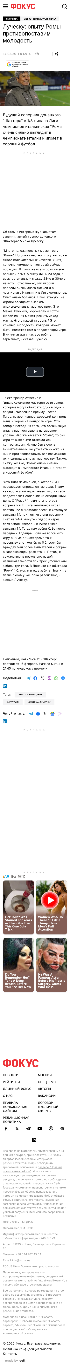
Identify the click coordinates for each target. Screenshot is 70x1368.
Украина (12, 18)
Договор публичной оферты (48, 1107)
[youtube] (39, 1128)
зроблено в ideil (15, 1360)
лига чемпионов (31, 694)
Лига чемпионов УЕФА (40, 18)
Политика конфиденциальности (27, 1349)
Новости (10, 1075)
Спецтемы (47, 1082)
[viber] (51, 1128)
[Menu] (5, 6)
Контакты (10, 1354)
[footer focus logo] (21, 1063)
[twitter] (17, 1128)
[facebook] (5, 1128)
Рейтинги (11, 1082)
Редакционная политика (16, 1120)
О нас (8, 1096)
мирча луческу (40, 702)
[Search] (64, 6)
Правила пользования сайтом (15, 1107)
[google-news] (62, 1128)
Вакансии (47, 1096)
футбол (13, 702)
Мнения (45, 1075)
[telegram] (28, 1128)
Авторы (44, 1089)
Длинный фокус (17, 1089)
